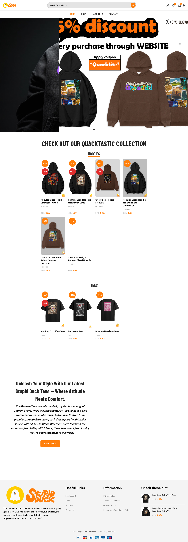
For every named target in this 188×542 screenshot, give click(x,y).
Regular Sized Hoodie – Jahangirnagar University (135, 203)
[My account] (168, 5)
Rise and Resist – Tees (107, 331)
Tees (43, 335)
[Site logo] (9, 5)
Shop (68, 500)
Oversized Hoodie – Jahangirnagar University (51, 260)
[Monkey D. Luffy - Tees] (145, 498)
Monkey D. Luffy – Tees (53, 331)
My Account (71, 496)
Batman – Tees (75, 331)
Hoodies (44, 206)
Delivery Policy (109, 505)
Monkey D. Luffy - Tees (164, 495)
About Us (70, 505)
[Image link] (30, 494)
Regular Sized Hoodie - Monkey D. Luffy (164, 509)
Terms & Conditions (112, 500)
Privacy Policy (109, 496)
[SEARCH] (133, 5)
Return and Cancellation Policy (116, 510)
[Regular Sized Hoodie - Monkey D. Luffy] (145, 512)
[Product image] (53, 178)
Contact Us (70, 510)
